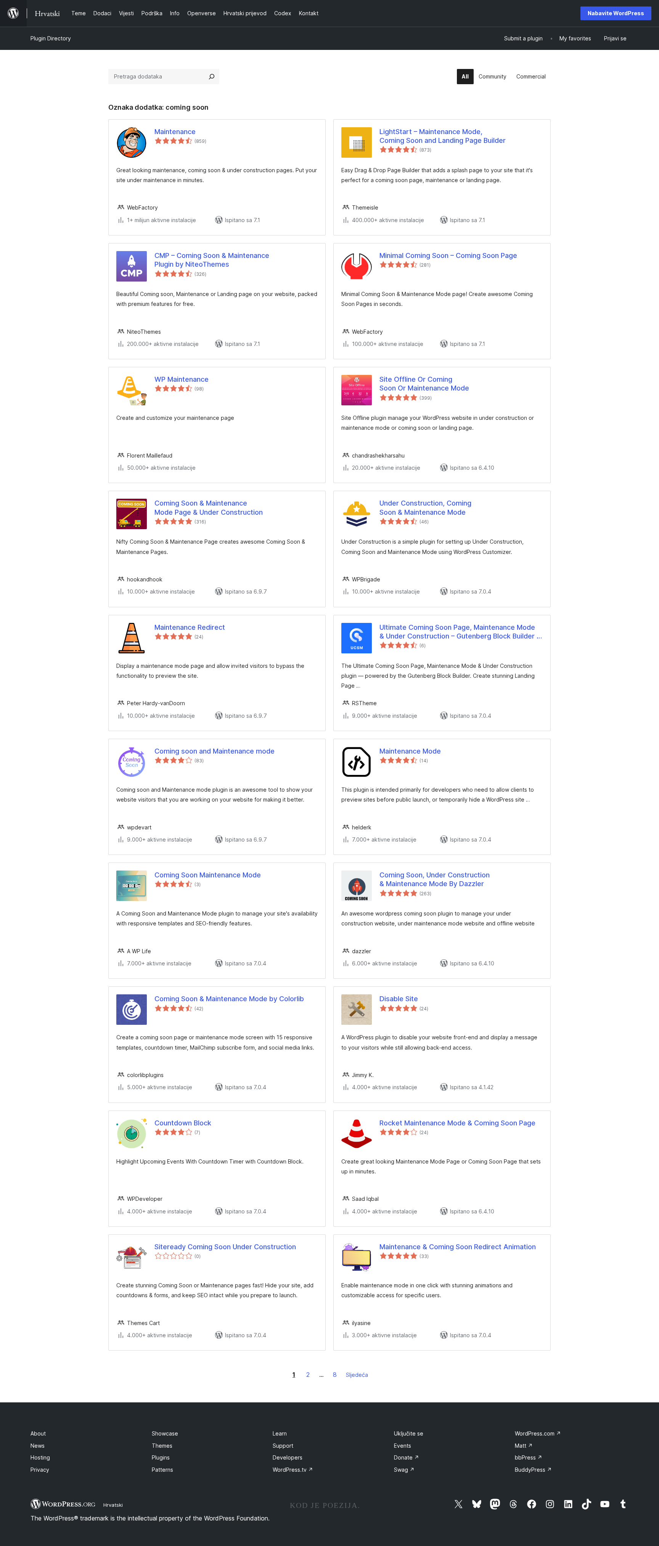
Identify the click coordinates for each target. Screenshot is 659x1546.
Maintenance (175, 132)
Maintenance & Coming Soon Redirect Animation (457, 1247)
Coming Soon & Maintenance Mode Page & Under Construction (208, 507)
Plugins (161, 1457)
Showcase (165, 1433)
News (38, 1445)
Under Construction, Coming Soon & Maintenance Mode (425, 507)
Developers (287, 1457)
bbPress (528, 1457)
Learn (280, 1433)
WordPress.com (538, 1433)
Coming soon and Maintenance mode (214, 751)
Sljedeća (357, 1375)
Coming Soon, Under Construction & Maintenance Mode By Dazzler (434, 879)
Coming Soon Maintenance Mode (207, 875)
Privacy (40, 1469)
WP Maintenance (181, 379)
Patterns (162, 1469)
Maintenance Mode (410, 751)
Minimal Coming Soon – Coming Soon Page (448, 255)
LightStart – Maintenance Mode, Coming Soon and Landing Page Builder (442, 136)
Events (402, 1445)
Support (283, 1445)
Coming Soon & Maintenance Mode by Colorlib (229, 999)
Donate (406, 1457)
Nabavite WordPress (616, 13)
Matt (524, 1445)
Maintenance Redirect (189, 627)
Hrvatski (113, 1505)
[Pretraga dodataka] (211, 76)
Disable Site (398, 999)
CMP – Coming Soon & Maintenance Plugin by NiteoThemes (211, 259)
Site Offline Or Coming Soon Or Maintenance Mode (424, 383)
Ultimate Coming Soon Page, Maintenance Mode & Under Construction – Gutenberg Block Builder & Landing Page (460, 632)
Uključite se (408, 1433)
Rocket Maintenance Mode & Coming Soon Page (457, 1123)
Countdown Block (182, 1123)
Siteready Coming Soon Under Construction (225, 1247)
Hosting (40, 1457)
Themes (162, 1445)
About (38, 1433)
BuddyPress (533, 1469)
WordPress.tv (293, 1469)
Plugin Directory (51, 38)
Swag (404, 1469)
